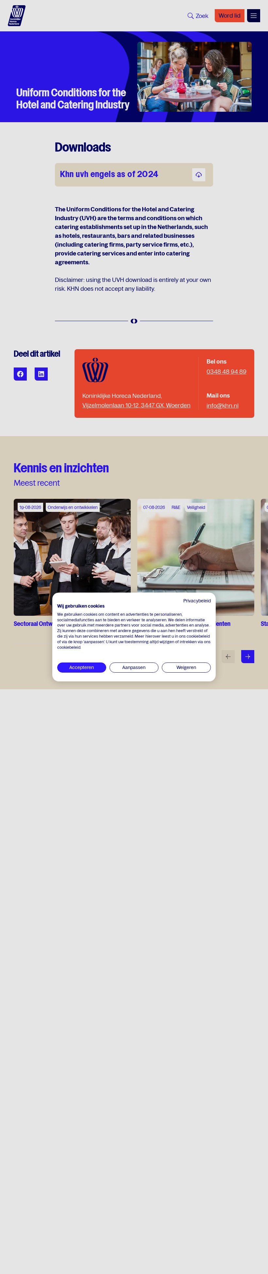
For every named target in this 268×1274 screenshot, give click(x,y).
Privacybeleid (197, 601)
